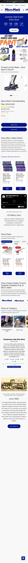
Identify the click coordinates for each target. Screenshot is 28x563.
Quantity (3, 115)
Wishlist (16, 5)
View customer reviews (14, 366)
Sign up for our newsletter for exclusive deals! (15, 1)
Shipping (3, 111)
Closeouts (16, 241)
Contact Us (22, 5)
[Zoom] (22, 77)
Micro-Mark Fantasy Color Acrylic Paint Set (20, 176)
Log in (2, 5)
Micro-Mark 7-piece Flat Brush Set (7, 260)
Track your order (9, 5)
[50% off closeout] (14, 48)
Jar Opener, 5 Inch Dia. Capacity (20, 260)
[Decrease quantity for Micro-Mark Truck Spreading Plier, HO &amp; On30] (2, 118)
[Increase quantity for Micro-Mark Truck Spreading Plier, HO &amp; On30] (7, 118)
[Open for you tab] (23, 558)
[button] (14, 30)
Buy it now (14, 129)
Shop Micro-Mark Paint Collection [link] (10, 156)
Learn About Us (14, 426)
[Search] (23, 10)
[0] (26, 10)
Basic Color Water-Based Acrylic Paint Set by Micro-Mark (7, 177)
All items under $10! (6, 241)
